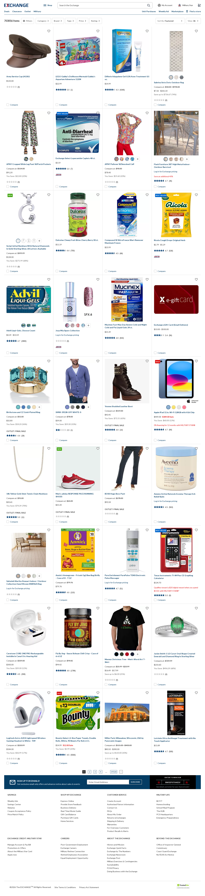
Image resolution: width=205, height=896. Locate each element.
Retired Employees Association (74, 854)
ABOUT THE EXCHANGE (118, 838)
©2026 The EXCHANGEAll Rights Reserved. (30, 887)
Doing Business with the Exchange (122, 871)
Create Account (114, 801)
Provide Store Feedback (71, 804)
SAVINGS (12, 795)
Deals (6, 11)
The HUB (160, 811)
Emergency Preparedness (167, 818)
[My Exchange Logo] (22, 5)
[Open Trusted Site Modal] (183, 886)
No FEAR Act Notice (165, 854)
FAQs (109, 811)
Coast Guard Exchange (166, 851)
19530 (113, 772)
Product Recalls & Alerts (117, 831)
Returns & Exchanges (116, 818)
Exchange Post (113, 858)
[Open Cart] (199, 5)
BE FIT (159, 801)
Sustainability (113, 865)
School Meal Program (165, 808)
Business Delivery (68, 808)
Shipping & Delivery (115, 821)
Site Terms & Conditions (65, 887)
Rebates (11, 808)
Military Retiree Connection (73, 851)
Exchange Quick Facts (116, 848)
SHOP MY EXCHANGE (71, 795)
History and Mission (115, 844)
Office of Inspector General (168, 844)
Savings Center (14, 804)
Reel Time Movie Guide (71, 811)
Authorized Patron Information (120, 804)
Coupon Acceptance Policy (19, 811)
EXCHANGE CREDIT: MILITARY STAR (25, 838)
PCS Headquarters (164, 814)
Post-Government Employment (74, 844)
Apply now (12, 854)
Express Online (67, 801)
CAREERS (65, 838)
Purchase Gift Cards (69, 818)
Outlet (27, 11)
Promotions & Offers (17, 848)
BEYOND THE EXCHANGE (168, 838)
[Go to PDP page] (28, 51)
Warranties (112, 824)
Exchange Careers (69, 848)
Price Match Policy (16, 814)
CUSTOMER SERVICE (116, 795)
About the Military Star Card (20, 851)
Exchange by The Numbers (119, 851)
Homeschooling (163, 804)
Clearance (17, 11)
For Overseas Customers (118, 828)
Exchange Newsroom (116, 854)
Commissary (161, 848)
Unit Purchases (149, 11)
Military (37, 11)
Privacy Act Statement (89, 887)
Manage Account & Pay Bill (19, 844)
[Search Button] (148, 5)
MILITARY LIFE (163, 795)
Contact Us (112, 808)
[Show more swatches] (138, 159)
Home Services (67, 821)
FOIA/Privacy (113, 868)
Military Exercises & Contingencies (122, 861)
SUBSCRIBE (135, 782)
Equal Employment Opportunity (74, 858)
